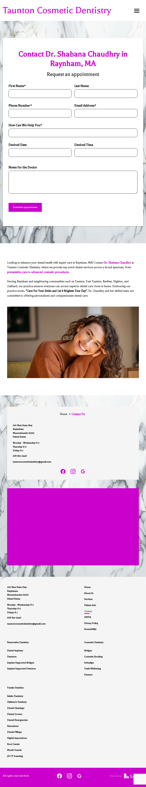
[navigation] (57, 10)
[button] (136, 10)
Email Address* (85, 105)
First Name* (17, 86)
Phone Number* (20, 105)
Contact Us (78, 414)
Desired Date (18, 145)
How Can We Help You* (25, 125)
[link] (63, 471)
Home (63, 414)
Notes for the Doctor (23, 167)
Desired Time (83, 145)
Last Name (81, 86)
